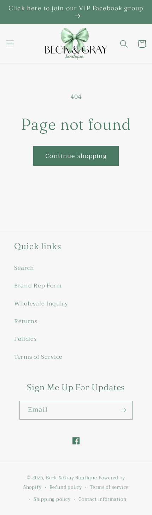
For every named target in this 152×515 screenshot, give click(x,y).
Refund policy (65, 487)
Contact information (102, 499)
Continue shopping (76, 156)
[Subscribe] (123, 410)
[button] (10, 44)
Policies (25, 339)
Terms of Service (38, 357)
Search (24, 268)
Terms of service (109, 487)
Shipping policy (52, 499)
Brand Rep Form (38, 286)
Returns (25, 321)
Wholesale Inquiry (41, 304)
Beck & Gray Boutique (71, 478)
